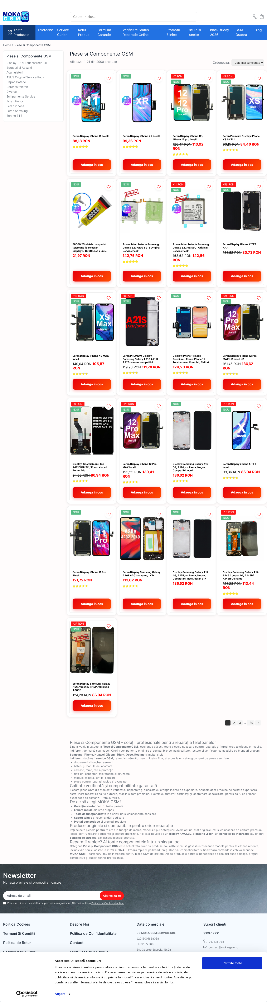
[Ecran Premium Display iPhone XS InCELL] (242, 102)
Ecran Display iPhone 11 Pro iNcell (89, 574)
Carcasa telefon (17, 87)
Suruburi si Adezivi (19, 67)
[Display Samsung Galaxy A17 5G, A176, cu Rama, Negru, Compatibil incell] (192, 430)
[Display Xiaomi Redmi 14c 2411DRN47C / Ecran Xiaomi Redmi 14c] (92, 430)
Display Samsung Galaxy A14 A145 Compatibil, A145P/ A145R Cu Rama (240, 575)
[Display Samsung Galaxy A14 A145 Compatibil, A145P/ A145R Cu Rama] (242, 538)
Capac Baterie (16, 82)
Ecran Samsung (17, 111)
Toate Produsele (21, 32)
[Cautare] (192, 17)
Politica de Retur (17, 943)
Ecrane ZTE (14, 115)
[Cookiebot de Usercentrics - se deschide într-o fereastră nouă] (27, 994)
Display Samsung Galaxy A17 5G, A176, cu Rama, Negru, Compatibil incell (190, 467)
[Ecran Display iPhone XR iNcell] (142, 102)
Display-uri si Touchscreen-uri (26, 63)
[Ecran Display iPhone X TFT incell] (242, 430)
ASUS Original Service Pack (25, 77)
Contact (76, 943)
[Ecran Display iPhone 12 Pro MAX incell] (142, 430)
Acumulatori (14, 72)
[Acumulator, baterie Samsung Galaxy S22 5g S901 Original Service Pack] (192, 210)
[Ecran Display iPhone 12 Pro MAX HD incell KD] (242, 322)
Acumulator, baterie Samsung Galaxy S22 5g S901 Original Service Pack (191, 247)
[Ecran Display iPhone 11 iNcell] (92, 102)
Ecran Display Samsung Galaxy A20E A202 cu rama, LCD (141, 574)
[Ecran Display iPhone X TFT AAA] (242, 210)
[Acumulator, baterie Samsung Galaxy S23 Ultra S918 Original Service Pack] (142, 210)
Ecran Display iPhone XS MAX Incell (91, 357)
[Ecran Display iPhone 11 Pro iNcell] (92, 538)
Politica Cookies (16, 924)
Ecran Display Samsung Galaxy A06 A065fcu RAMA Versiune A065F (91, 687)
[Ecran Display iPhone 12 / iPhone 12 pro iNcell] (192, 102)
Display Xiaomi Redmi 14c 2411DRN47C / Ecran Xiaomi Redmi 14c (90, 467)
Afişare (60, 994)
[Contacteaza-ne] (255, 16)
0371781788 (216, 941)
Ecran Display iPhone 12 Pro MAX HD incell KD (240, 357)
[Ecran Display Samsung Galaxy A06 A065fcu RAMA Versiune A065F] (92, 650)
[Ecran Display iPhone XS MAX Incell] (92, 322)
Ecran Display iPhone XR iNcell (141, 136)
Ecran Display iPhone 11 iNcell (90, 136)
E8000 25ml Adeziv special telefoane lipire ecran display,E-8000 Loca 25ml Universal (89, 247)
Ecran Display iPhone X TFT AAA (239, 246)
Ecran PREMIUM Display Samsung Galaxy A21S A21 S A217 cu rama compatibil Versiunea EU (140, 359)
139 (250, 722)
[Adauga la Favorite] (108, 78)
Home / (8, 45)
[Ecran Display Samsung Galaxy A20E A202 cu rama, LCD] (142, 538)
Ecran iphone (15, 106)
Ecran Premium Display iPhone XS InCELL (241, 137)
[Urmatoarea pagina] (258, 722)
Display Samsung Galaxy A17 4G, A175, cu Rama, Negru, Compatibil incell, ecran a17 (190, 575)
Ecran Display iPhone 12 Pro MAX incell (139, 465)
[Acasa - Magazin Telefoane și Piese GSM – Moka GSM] (24, 16)
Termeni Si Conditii (19, 933)
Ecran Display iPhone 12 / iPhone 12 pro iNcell (188, 137)
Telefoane (45, 30)
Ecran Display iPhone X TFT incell (239, 465)
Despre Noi (79, 924)
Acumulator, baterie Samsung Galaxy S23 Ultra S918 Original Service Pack (141, 247)
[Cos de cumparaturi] (261, 16)
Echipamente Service (20, 96)
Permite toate (232, 963)
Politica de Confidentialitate (107, 903)
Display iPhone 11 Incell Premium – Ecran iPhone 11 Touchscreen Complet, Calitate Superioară (191, 359)
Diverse (11, 91)
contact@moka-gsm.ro (223, 947)
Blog (258, 30)
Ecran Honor (14, 101)
